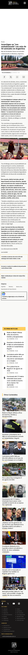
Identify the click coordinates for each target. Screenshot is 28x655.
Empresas (5, 620)
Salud (18, 609)
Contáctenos (6, 629)
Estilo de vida (20, 620)
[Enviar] (17, 77)
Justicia (5, 609)
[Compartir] (4, 77)
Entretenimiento (7, 614)
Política (5, 611)
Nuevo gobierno (21, 618)
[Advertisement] (14, 26)
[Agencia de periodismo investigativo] (14, 3)
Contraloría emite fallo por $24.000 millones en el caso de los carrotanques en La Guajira (15, 359)
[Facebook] (4, 604)
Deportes (5, 612)
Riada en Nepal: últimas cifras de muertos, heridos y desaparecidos (15, 335)
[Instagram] (20, 604)
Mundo (3, 42)
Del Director (6, 625)
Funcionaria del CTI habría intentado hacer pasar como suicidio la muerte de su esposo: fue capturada (15, 382)
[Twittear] (10, 78)
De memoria (20, 612)
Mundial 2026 (20, 616)
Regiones (5, 618)
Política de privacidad (8, 631)
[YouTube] (15, 604)
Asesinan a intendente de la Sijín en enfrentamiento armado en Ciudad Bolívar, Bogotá (15, 346)
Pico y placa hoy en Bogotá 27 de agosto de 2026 (14, 370)
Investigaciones (21, 614)
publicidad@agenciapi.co (9, 636)
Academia (19, 611)
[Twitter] (9, 603)
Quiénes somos (7, 627)
